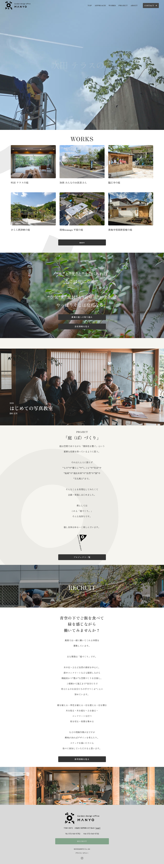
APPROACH (100, 5)
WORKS (112, 5)
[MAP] (97, 828)
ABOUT (134, 5)
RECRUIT (82, 841)
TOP (90, 5)
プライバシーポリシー (82, 853)
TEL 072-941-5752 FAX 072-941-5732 (82, 834)
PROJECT (123, 5)
